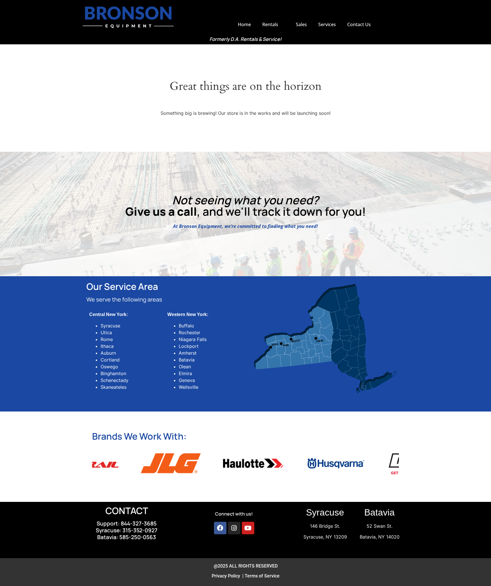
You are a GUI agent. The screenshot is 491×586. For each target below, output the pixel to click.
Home (244, 24)
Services (327, 24)
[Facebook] (220, 528)
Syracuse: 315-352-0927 (126, 530)
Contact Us (359, 24)
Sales (301, 24)
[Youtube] (248, 528)
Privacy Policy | (228, 576)
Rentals (270, 24)
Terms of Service (262, 576)
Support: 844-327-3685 (127, 523)
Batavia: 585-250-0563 (126, 537)
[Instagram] (234, 528)
